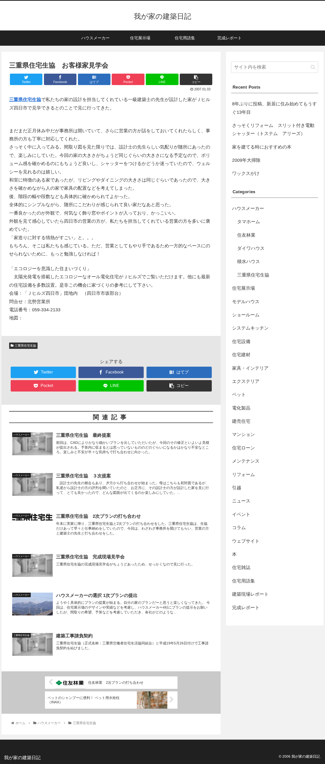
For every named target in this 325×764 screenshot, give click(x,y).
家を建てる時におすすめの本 (261, 147)
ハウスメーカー (248, 208)
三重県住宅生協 (25, 99)
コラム (239, 527)
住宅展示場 (243, 288)
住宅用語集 (243, 580)
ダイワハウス (251, 248)
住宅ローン (243, 447)
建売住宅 (241, 421)
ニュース (241, 500)
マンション (243, 434)
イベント (241, 514)
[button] (312, 67)
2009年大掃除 (246, 160)
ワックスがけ (245, 173)
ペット (239, 394)
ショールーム (245, 314)
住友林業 (246, 235)
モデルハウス (245, 301)
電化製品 (241, 408)
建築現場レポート (250, 594)
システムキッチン (250, 328)
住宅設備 (241, 341)
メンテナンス (245, 461)
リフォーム (243, 474)
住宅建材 (241, 354)
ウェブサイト (245, 541)
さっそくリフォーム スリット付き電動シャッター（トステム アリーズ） (273, 129)
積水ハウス (248, 261)
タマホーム (248, 221)
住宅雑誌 (241, 567)
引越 (236, 487)
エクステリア (245, 381)
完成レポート (245, 607)
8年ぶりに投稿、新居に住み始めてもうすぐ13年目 (274, 108)
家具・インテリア (250, 368)
